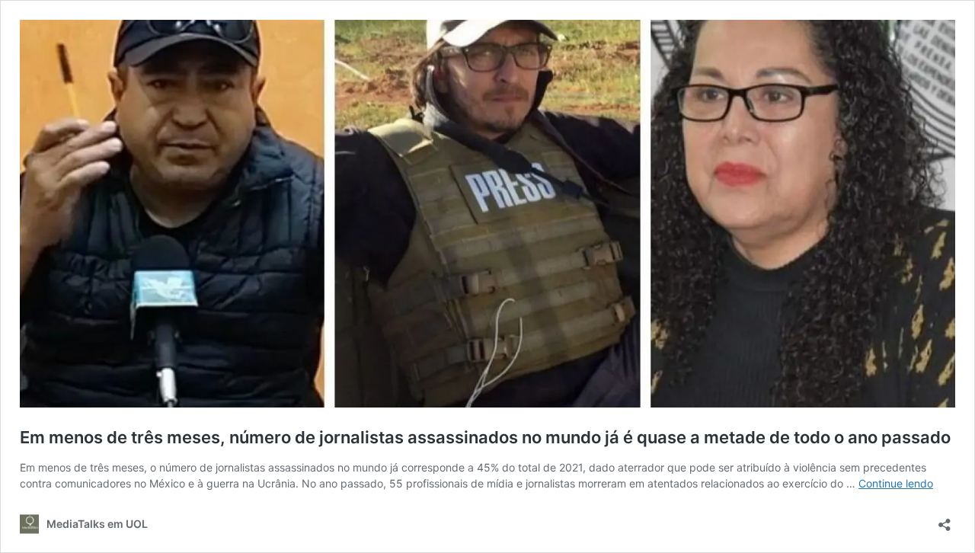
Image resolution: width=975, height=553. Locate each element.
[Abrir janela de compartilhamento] (944, 520)
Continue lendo (895, 483)
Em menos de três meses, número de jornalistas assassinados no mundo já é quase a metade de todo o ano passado (485, 437)
